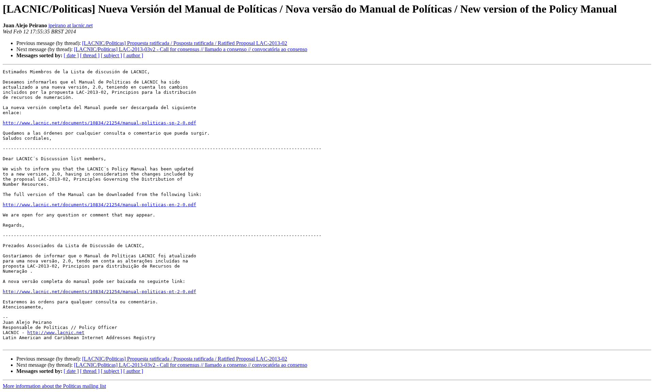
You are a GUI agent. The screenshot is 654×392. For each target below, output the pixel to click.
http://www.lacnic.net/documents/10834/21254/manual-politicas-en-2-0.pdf (99, 204)
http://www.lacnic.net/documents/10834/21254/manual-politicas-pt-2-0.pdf (99, 291)
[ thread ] (89, 55)
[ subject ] (111, 55)
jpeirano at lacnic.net (70, 25)
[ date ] (71, 55)
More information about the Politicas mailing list (54, 386)
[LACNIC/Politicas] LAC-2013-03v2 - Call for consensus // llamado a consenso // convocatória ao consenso (190, 49)
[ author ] (133, 55)
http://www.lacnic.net (55, 332)
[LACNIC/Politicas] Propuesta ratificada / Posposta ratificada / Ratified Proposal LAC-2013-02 (184, 43)
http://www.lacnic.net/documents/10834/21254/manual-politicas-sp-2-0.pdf (99, 122)
